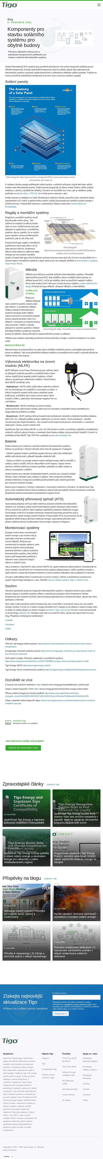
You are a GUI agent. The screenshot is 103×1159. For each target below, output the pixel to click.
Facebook (9, 624)
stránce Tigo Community (59, 610)
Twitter (8, 629)
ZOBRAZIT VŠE (53, 785)
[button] (98, 5)
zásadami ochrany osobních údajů (78, 1004)
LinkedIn (9, 620)
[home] (10, 5)
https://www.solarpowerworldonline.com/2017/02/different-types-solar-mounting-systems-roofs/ (47, 661)
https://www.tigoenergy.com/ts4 (36, 665)
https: (39, 685)
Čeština (6, 1157)
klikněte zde (24, 613)
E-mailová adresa (59, 993)
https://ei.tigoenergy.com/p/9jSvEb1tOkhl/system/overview (70, 670)
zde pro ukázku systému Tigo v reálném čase (68, 580)
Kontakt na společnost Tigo (23, 748)
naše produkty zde (63, 435)
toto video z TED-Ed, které (31, 193)
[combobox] (9, 1156)
